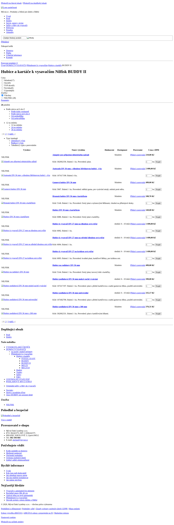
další (12, 134)
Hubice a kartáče (55, 65)
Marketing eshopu (61, 513)
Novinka (8, 88)
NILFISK (10, 98)
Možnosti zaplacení (14, 453)
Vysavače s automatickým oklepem (20, 491)
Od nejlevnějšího (18, 118)
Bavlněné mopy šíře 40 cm (17, 493)
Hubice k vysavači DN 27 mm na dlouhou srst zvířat (74, 224)
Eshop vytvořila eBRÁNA (11, 513)
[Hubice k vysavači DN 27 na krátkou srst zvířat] (21, 258)
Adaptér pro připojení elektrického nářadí (70, 155)
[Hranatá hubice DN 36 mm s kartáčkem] (18, 203)
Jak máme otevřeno (14, 480)
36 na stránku (16, 130)
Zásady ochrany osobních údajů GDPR (52, 509)
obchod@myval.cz (20, 440)
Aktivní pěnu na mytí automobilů (19, 495)
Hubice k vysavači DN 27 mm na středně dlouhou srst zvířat (78, 238)
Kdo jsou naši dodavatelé (16, 473)
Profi (8, 335)
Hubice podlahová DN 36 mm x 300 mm (69, 307)
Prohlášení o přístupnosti (11, 509)
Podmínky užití (28, 509)
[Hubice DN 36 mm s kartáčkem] (15, 217)
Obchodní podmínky (14, 455)
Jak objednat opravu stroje (16, 475)
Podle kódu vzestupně (20, 111)
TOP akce (9, 85)
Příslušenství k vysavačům (37, 65)
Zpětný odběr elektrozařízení (17, 460)
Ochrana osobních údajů (16, 458)
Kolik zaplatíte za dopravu (16, 451)
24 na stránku (16, 127)
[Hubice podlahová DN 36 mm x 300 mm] (19, 313)
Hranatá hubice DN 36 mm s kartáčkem (69, 196)
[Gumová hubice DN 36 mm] (13, 189)
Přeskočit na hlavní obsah (11, 3)
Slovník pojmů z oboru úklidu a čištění (21, 500)
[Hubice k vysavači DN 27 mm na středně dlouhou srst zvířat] (26, 244)
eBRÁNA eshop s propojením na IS (38, 513)
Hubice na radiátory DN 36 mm (66, 265)
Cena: (3, 78)
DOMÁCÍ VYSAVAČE (16, 65)
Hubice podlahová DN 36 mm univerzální (70, 293)
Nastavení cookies (8, 517)
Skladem (9, 80)
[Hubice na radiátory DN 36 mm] (15, 272)
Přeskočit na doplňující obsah (35, 3)
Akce (7, 83)
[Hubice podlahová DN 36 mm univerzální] (19, 299)
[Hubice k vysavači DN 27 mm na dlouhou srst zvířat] (23, 230)
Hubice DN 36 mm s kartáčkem (66, 210)
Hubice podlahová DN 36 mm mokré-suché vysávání (75, 279)
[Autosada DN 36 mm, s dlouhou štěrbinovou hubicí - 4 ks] (25, 175)
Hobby (9, 337)
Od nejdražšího (17, 116)
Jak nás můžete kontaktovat (17, 478)
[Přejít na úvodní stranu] (9, 7)
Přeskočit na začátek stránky (12, 522)
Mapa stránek (74, 509)
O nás (8, 471)
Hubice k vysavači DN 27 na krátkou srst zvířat (72, 251)
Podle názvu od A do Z (20, 114)
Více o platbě (6, 420)
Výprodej (9, 90)
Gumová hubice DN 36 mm (64, 182)
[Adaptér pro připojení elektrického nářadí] (19, 161)
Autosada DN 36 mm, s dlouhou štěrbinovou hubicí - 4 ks (77, 169)
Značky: (4, 93)
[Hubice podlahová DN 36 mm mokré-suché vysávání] (23, 286)
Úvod (3, 65)
